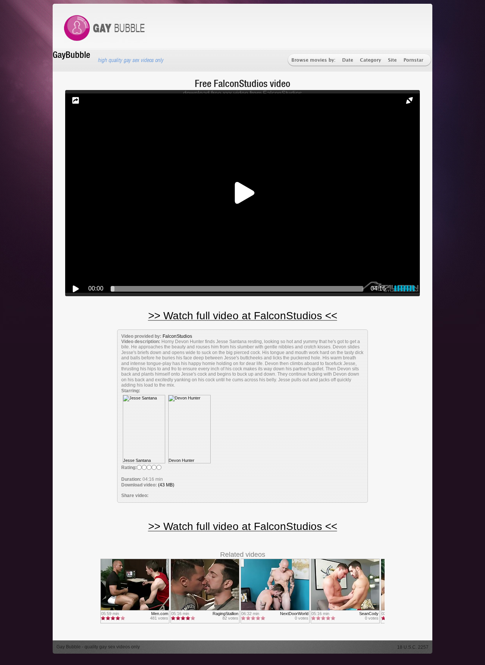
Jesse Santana (137, 460)
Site (392, 60)
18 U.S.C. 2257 (413, 647)
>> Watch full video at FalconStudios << (242, 316)
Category (370, 60)
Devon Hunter (181, 460)
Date (347, 60)
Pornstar (413, 60)
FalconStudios (177, 336)
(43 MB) (166, 485)
